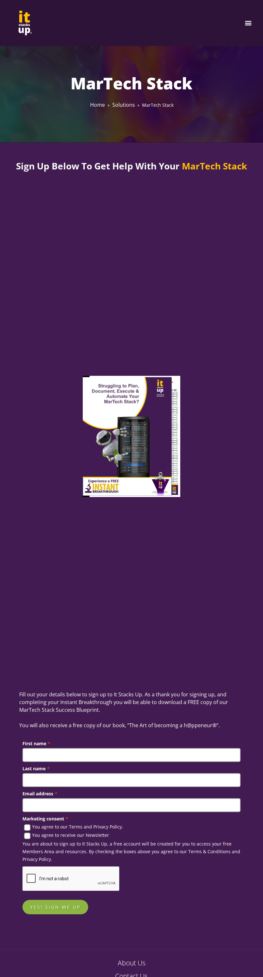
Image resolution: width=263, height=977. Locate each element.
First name (36, 743)
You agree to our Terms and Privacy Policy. (77, 827)
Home (97, 104)
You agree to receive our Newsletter (70, 835)
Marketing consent (45, 819)
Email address (39, 794)
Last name (36, 768)
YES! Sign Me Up (55, 907)
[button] (248, 23)
